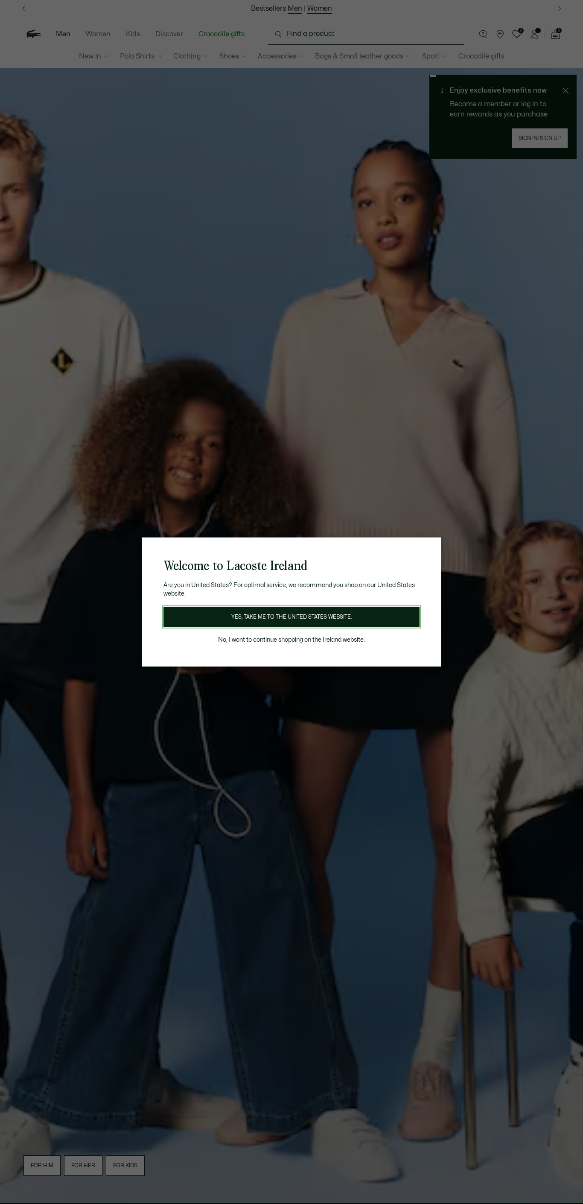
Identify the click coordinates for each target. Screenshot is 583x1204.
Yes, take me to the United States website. (291, 616)
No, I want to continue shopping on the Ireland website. (291, 640)
